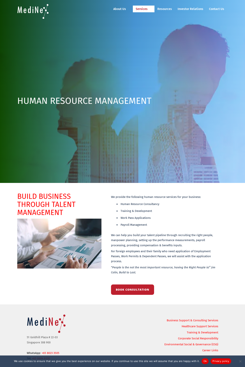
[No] (240, 361)
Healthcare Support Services (200, 326)
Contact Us (216, 9)
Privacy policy (220, 361)
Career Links (210, 350)
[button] (121, 9)
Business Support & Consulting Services (192, 320)
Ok (205, 361)
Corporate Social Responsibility (198, 338)
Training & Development (202, 332)
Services (142, 9)
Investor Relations (190, 9)
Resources (164, 9)
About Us (119, 9)
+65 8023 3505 (50, 353)
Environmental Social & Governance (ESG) (191, 344)
